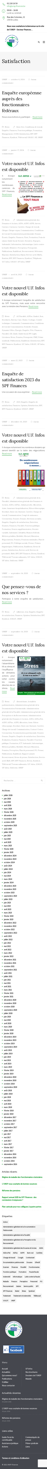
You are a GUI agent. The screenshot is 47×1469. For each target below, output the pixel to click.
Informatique (27, 244)
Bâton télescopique (37, 508)
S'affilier (5, 1382)
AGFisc (30, 316)
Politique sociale (21, 543)
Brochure (5, 512)
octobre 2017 (9, 1124)
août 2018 (8, 1090)
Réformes (38, 251)
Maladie (6, 1281)
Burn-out (14, 512)
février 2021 (8, 993)
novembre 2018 (10, 1080)
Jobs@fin (22, 533)
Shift (13, 554)
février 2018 (8, 1110)
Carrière (21, 227)
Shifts (39, 255)
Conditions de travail (33, 127)
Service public (28, 1286)
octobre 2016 (9, 1161)
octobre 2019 (9, 1043)
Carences (13, 227)
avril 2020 (7, 1023)
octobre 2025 (9, 822)
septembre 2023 (10, 896)
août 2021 (8, 973)
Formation (37, 130)
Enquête (5, 130)
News (7, 127)
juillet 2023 (8, 899)
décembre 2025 (10, 815)
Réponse (5, 255)
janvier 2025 (8, 852)
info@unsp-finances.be (16, 6)
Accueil (5, 1368)
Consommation (16, 327)
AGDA (20, 223)
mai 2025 (7, 839)
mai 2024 (7, 876)
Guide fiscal (12, 241)
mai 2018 (7, 1100)
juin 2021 (7, 980)
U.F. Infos (6, 262)
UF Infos (21, 262)
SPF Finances (18, 258)
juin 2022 (7, 943)
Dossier (16, 519)
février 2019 (8, 1070)
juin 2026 (7, 798)
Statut (17, 1291)
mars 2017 (8, 1144)
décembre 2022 (10, 922)
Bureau (14, 320)
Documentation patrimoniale (22, 234)
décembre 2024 (10, 855)
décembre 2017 (10, 1117)
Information (16, 244)
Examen (5, 526)
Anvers (37, 223)
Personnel (33, 1281)
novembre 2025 (10, 819)
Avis (26, 612)
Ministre (13, 248)
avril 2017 (7, 1141)
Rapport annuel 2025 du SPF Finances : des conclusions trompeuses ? (19, 1198)
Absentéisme (21, 702)
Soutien (5, 258)
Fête (32, 330)
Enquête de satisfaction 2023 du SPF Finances (21, 379)
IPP (29, 334)
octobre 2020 (9, 1006)
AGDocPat (38, 719)
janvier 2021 (8, 996)
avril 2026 (7, 805)
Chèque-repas (14, 230)
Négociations (7, 540)
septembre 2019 (10, 1047)
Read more (37, 116)
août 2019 (8, 1050)
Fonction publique (25, 130)
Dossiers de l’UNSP (33, 1375)
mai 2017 (7, 1137)
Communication (27, 230)
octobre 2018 (9, 1083)
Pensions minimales (29, 540)
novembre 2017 (10, 1120)
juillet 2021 (8, 976)
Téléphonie (37, 258)
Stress (34, 554)
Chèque (5, 230)
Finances (13, 130)
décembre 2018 (10, 1077)
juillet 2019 (8, 1053)
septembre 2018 (10, 1087)
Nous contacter (8, 1385)
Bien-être (20, 127)
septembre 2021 (10, 969)
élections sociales (34, 519)
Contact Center (36, 729)
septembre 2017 (10, 1127)
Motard (27, 536)
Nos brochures (31, 1372)
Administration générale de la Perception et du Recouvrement (19, 1241)
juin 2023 (7, 902)
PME (35, 337)
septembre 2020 (10, 1010)
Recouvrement (28, 251)
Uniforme (14, 561)
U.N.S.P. (30, 137)
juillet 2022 (8, 939)
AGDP (26, 223)
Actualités (6, 1372)
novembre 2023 (10, 889)
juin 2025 (7, 835)
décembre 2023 (10, 886)
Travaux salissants (19, 557)
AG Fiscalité (21, 316)
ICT (20, 743)
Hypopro (36, 241)
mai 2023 (7, 906)
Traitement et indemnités (22, 1296)
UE (36, 137)
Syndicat (13, 137)
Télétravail (22, 137)
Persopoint (32, 248)
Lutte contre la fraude (32, 1277)
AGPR (31, 223)
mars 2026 (8, 808)
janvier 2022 (8, 956)
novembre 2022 (10, 926)
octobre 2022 (9, 929)
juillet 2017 (8, 1130)
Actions (5, 1446)
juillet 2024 (8, 869)
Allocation (37, 505)
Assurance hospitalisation (17, 508)
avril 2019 (7, 1063)
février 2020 (8, 1030)
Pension (19, 337)
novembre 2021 (10, 963)
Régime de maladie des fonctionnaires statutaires (22, 1177)
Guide (15, 334)
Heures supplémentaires (21, 529)
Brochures (6, 320)
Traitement (7, 1296)
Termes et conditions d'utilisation (15, 1458)
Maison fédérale (32, 533)
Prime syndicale (31, 1443)
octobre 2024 (9, 862)
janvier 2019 (8, 1073)
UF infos (28, 1368)
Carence (5, 227)
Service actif (31, 255)
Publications (7, 251)
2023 (18, 402)
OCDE (16, 134)
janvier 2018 (8, 1114)
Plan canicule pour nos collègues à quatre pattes (21, 1206)
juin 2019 (7, 1057)
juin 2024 (7, 872)
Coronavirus (7, 519)
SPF (31, 134)
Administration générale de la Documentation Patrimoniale (19, 1228)
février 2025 (8, 849)
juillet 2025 (8, 832)
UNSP (40, 137)
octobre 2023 (9, 892)
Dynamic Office (8, 330)
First (26, 237)
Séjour (22, 255)
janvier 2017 (8, 1151)
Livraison (6, 337)
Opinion (24, 405)
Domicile (27, 327)
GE (11, 334)
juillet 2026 (8, 795)
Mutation (35, 536)
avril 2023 (7, 909)
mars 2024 (8, 879)
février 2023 (8, 916)
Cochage (31, 320)
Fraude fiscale (34, 1272)
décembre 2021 (10, 959)
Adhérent (20, 612)
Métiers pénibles (9, 536)
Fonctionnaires (34, 1267)
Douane (38, 234)
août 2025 (8, 829)
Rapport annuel (28, 754)
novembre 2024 (10, 859)
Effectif (37, 1262)
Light (34, 334)
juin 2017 (7, 1134)
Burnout (21, 512)
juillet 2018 (8, 1094)
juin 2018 (7, 1097)
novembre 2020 (10, 1003)
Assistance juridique (10, 1443)
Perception (22, 248)
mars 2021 (8, 990)
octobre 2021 (9, 966)
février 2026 (8, 812)
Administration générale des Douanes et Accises (19, 1248)
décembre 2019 (10, 1037)
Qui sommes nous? (9, 1375)
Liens (27, 1446)
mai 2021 (7, 983)
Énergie (18, 330)
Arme (4, 508)
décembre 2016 (10, 1154)
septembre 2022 (10, 933)
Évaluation (6, 740)
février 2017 (8, 1147)
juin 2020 (7, 1016)
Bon (41, 316)
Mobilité (19, 536)
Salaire (18, 1286)
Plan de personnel (26, 750)
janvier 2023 (8, 919)
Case (19, 320)
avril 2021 (7, 986)
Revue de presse (20, 757)
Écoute (5, 237)
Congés (20, 1258)
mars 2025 (8, 845)
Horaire (21, 241)
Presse (31, 543)
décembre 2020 (10, 1000)
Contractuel (30, 1258)
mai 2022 (7, 946)
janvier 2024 (8, 882)
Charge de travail (32, 227)
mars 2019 (8, 1067)
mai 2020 (7, 1020)
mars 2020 (8, 1026)
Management (7, 134)
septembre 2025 (10, 825)
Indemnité (6, 244)
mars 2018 (8, 1107)
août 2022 (8, 936)
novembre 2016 (10, 1157)
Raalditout (17, 251)
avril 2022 (7, 949)
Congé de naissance (30, 515)
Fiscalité (5, 334)
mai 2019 (7, 1060)
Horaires (28, 241)
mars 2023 (8, 912)
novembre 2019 (10, 1040)
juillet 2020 (8, 1013)
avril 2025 (7, 842)
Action (5, 1222)
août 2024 (8, 865)
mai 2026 (7, 802)
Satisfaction (24, 134)
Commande (15, 323)
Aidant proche (26, 505)
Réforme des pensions (11, 1190)
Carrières (39, 1253)
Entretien (34, 522)
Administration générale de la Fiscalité (16, 1235)
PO (12, 543)
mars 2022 (8, 953)
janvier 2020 (8, 1033)
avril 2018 (7, 1104)
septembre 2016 (10, 1164)
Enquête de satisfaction (19, 522)
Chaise (25, 320)
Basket (36, 316)
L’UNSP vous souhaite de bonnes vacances (19, 1184)
